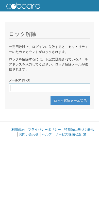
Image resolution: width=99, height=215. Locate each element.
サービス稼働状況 (68, 134)
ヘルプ (47, 134)
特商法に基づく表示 (79, 129)
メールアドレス (19, 80)
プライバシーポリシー (44, 129)
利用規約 (18, 129)
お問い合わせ (29, 134)
